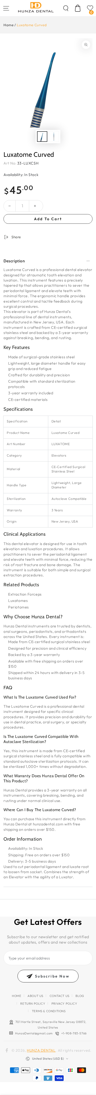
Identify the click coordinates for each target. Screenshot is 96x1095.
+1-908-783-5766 (74, 1033)
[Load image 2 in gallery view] (54, 136)
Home (8, 25)
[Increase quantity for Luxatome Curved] (35, 206)
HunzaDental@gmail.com (34, 1033)
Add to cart (48, 218)
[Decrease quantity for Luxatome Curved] (9, 206)
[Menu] (6, 8)
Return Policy (32, 1003)
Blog (79, 996)
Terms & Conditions (49, 1011)
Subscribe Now (52, 976)
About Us (35, 996)
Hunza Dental (41, 1050)
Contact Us (59, 996)
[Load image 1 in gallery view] (42, 136)
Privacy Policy (64, 1003)
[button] (66, 8)
